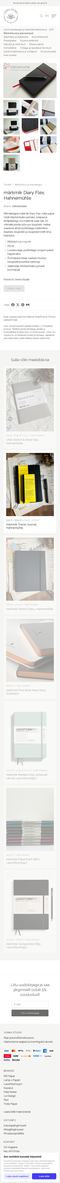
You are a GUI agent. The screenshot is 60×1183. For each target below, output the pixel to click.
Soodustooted (48, 51)
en (47, 15)
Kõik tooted (10, 55)
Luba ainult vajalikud (17, 1176)
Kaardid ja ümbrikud (15, 44)
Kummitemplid (40, 37)
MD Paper (9, 1076)
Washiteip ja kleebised (16, 37)
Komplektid (10, 48)
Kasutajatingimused (15, 1125)
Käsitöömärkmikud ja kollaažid (20, 51)
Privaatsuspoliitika (14, 1133)
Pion (6, 1099)
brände (26, 1111)
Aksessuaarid (36, 44)
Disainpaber (10, 40)
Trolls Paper (10, 1103)
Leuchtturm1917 (13, 1084)
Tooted (7, 184)
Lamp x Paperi (12, 1080)
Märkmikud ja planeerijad (18, 33)
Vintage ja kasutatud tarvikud (35, 48)
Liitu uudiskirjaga (30, 1013)
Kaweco (8, 1088)
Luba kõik (44, 1176)
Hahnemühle (19, 206)
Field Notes (10, 1092)
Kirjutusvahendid (29, 40)
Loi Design (10, 1095)
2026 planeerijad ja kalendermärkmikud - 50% (29, 29)
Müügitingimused (13, 1129)
